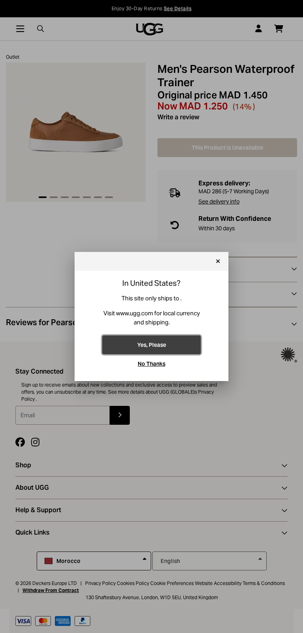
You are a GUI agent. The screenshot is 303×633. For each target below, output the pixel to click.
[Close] (218, 261)
